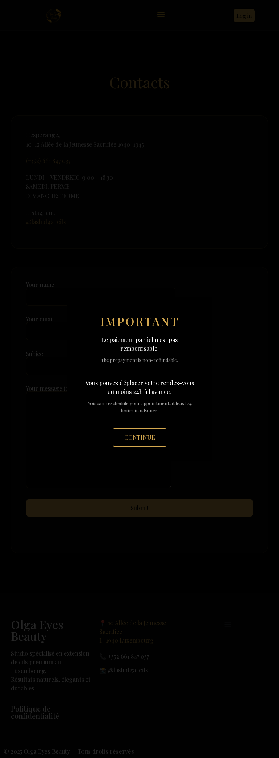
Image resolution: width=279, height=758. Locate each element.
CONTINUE (139, 437)
